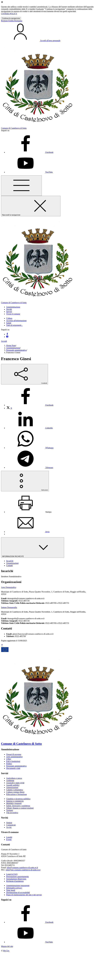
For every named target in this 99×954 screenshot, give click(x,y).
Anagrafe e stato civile (15, 783)
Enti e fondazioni (13, 761)
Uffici (8, 759)
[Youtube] (7, 337)
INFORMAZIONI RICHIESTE (13, 556)
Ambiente (10, 780)
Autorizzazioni (12, 787)
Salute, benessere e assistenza (18, 806)
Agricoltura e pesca (14, 778)
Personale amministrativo (16, 350)
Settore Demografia (9, 607)
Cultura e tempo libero (15, 792)
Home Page (11, 345)
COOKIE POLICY (9, 14)
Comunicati (11, 825)
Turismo (9, 810)
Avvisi (8, 827)
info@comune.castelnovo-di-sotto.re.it (22, 867)
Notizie (9, 823)
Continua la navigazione (11, 18)
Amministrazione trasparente (17, 885)
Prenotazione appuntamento (17, 876)
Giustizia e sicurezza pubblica (18, 799)
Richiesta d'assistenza (15, 881)
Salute (8, 323)
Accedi (4, 341)
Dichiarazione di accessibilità (18, 892)
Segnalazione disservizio (16, 879)
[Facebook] (7, 334)
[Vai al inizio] (2, 645)
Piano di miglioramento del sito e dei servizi (24, 895)
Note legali (10, 890)
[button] (13, 307)
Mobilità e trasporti (14, 803)
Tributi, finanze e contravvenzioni (20, 808)
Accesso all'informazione (16, 320)
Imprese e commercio (15, 801)
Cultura (9, 318)
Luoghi (9, 837)
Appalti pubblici (12, 785)
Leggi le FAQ (12, 874)
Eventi (8, 839)
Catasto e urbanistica (14, 790)
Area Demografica (8, 587)
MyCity (6, 951)
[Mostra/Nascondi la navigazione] (21, 185)
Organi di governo (13, 754)
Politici (9, 764)
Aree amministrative (14, 757)
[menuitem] (29, 405)
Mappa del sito (7, 946)
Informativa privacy (14, 888)
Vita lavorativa (12, 813)
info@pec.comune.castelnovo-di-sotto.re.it (23, 870)
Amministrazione (13, 348)
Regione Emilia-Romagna (11, 21)
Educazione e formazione (16, 794)
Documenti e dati (13, 768)
